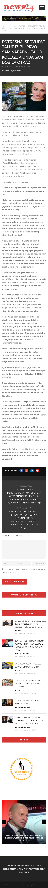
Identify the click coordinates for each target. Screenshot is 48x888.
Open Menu (42, 7)
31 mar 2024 (31, 693)
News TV (18, 654)
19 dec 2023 (31, 710)
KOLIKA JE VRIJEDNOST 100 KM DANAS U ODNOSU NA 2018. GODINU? (30, 684)
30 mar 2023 (7, 66)
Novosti (17, 71)
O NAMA (26, 865)
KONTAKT (24, 872)
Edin (16, 66)
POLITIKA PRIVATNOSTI (31, 869)
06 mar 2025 (31, 633)
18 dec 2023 (31, 730)
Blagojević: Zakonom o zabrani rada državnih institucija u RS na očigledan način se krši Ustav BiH (30, 624)
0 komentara (25, 66)
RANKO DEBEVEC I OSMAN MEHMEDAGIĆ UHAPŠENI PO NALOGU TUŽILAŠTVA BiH (29, 720)
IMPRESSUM (13, 865)
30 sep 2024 (31, 673)
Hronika (12, 26)
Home (4, 26)
